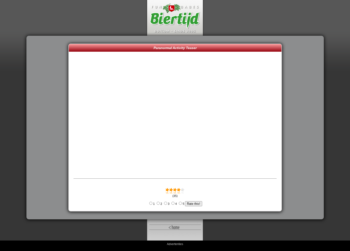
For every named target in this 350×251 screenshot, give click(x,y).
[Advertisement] (48, 127)
